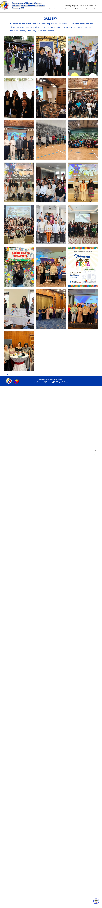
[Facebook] (95, 450)
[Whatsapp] (95, 455)
